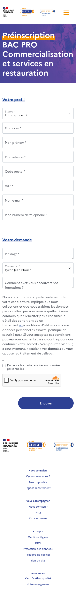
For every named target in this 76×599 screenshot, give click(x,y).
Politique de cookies (38, 554)
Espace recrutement (38, 487)
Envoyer (46, 403)
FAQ (38, 512)
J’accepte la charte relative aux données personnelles (33, 366)
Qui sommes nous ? (38, 476)
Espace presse (38, 518)
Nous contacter (38, 506)
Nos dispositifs (38, 482)
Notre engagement (38, 584)
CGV (38, 543)
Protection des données (38, 548)
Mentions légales (38, 537)
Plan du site (38, 560)
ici (21, 325)
